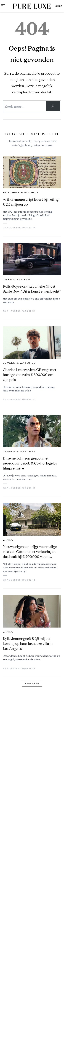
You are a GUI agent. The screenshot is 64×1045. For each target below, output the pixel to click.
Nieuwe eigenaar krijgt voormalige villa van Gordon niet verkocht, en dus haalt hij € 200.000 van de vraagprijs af (30, 551)
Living (8, 540)
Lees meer (32, 683)
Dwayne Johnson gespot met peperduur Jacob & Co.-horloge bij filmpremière (30, 463)
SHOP (59, 6)
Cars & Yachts (16, 279)
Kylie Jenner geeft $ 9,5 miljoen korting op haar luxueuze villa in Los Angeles (28, 643)
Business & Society (21, 193)
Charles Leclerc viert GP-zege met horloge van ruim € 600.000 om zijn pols (29, 374)
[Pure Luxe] (32, 6)
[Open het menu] (3, 6)
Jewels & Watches (19, 363)
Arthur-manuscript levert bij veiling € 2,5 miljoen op (31, 202)
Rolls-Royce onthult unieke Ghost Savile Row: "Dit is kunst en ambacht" (32, 289)
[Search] (53, 106)
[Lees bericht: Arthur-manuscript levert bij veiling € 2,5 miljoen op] (32, 172)
